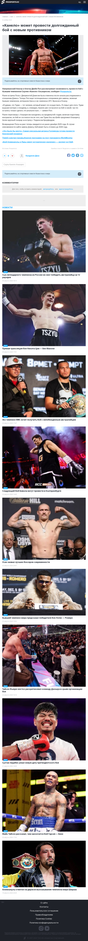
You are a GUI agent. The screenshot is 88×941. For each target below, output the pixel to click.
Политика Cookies (44, 918)
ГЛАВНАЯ (5, 17)
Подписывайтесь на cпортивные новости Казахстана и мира (27, 81)
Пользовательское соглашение (44, 910)
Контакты (44, 907)
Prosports (64, 91)
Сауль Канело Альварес (14, 164)
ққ (79, 2)
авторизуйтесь (48, 189)
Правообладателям (44, 914)
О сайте (44, 903)
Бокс (11, 17)
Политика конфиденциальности (44, 922)
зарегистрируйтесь (66, 189)
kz (70, 91)
